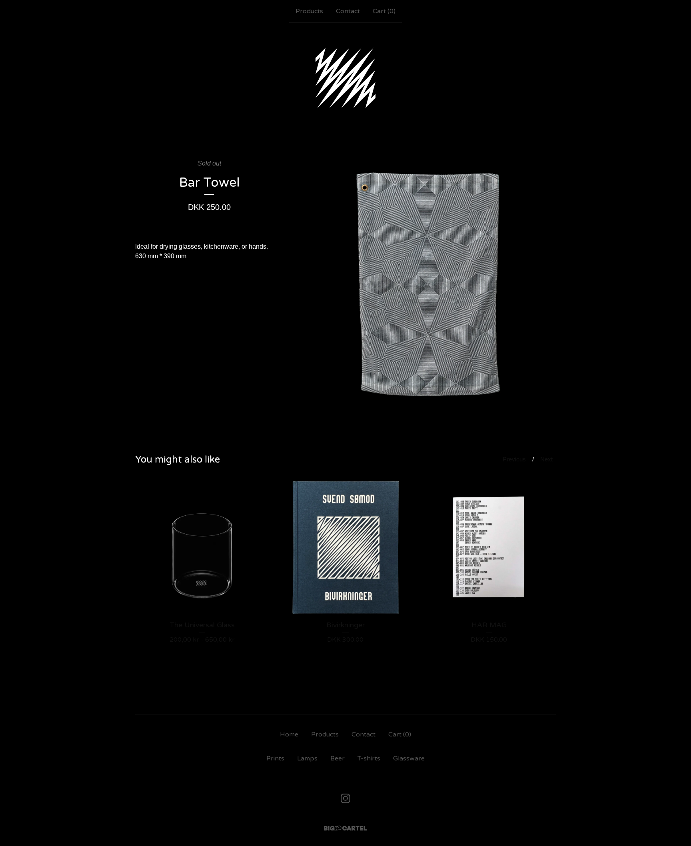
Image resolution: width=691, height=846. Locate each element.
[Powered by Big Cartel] (345, 828)
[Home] (345, 78)
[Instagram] (345, 798)
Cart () (384, 11)
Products (309, 11)
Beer (337, 758)
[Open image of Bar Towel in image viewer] (429, 285)
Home (289, 734)
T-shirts (368, 758)
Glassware (409, 758)
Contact (348, 11)
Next (546, 459)
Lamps (307, 758)
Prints (275, 758)
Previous (514, 459)
